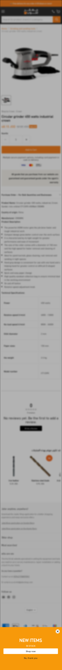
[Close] (58, 631)
